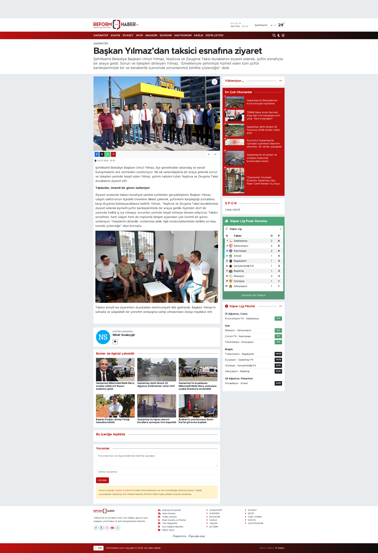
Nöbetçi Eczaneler (171, 510)
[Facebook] (95, 528)
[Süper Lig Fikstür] (280, 306)
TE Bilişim (280, 548)
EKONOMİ (166, 35)
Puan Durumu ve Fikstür (174, 520)
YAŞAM (213, 523)
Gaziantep (100, 43)
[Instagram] (106, 528)
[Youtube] (112, 528)
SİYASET (128, 35)
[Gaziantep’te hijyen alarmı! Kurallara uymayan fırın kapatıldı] (156, 405)
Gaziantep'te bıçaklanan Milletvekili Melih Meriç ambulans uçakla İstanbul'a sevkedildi (198, 386)
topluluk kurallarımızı (124, 490)
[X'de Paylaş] (102, 154)
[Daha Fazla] (113, 154)
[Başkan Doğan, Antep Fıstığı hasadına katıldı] (115, 405)
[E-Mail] (115, 341)
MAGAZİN (151, 35)
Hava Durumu (169, 513)
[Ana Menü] (283, 35)
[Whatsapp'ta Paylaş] (107, 154)
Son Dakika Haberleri (172, 527)
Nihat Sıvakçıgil (124, 335)
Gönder (102, 480)
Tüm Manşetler (169, 523)
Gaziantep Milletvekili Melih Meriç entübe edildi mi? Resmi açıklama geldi (115, 386)
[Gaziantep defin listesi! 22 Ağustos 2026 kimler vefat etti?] (156, 369)
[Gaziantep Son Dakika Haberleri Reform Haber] (116, 25)
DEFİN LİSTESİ (214, 35)
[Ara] (274, 35)
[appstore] (180, 536)
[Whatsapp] (117, 528)
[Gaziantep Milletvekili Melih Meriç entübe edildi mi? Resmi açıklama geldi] (115, 369)
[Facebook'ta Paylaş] (97, 154)
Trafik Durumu (169, 517)
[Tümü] (280, 81)
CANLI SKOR (232, 210)
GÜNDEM (214, 513)
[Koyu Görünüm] (278, 35)
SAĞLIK (198, 35)
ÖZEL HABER (255, 517)
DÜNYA (252, 520)
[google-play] (197, 536)
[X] (101, 528)
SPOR (139, 35)
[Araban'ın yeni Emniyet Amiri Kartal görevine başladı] (198, 405)
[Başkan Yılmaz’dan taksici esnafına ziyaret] (156, 113)
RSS (99, 548)
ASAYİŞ (115, 35)
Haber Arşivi (168, 530)
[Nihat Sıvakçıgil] (103, 337)
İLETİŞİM (213, 527)
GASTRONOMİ (183, 35)
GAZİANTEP (100, 35)
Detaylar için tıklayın (253, 295)
